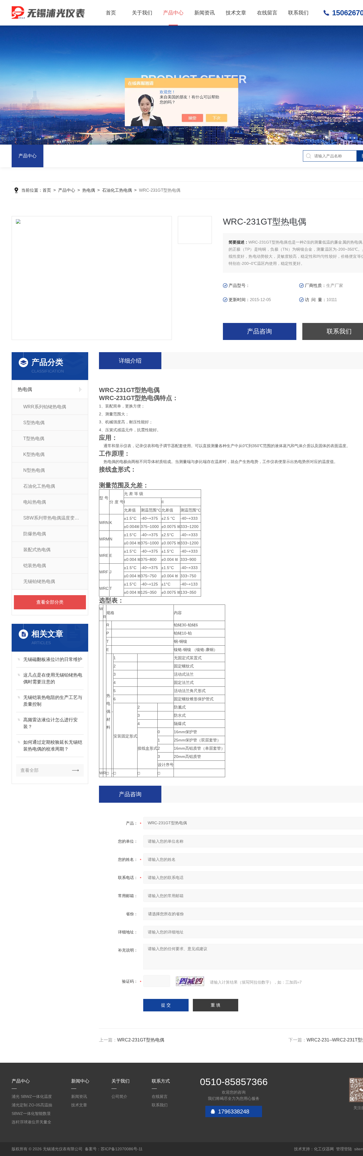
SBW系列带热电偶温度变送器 (53, 517)
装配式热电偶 (36, 549)
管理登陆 (344, 1149)
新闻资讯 (204, 13)
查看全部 (29, 770)
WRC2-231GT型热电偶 (140, 1039)
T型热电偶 (33, 438)
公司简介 (119, 1096)
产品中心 (173, 13)
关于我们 (142, 13)
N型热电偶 (34, 470)
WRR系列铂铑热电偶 (44, 406)
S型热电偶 (34, 422)
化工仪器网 (324, 1149)
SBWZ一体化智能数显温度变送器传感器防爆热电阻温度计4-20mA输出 (31, 1114)
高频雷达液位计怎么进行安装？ (50, 723)
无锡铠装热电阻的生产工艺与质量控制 (52, 701)
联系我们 (298, 13)
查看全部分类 (50, 602)
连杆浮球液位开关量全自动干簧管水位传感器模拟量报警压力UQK (31, 1123)
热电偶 (88, 190)
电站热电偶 (34, 502)
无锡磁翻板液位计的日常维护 (52, 659)
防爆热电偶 (34, 533)
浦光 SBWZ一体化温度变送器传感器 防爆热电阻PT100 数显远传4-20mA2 (32, 1097)
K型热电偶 (34, 454)
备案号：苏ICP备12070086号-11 (114, 1149)
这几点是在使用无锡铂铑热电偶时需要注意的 (52, 678)
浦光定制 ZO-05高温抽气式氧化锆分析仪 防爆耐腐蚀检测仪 (32, 1106)
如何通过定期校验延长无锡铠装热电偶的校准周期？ (52, 745)
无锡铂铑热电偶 (39, 581)
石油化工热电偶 (117, 190)
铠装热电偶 (34, 565)
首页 (111, 13)
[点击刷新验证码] (190, 981)
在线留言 (267, 13)
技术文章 (236, 13)
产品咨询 (259, 331)
